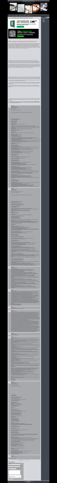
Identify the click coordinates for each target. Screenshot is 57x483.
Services (16, 15)
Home (10, 15)
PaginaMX (32, 17)
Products (20, 15)
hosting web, (12, 17)
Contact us (28, 15)
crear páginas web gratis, (25, 17)
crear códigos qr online (16, 18)
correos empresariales (19, 17)
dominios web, (15, 17)
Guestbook (24, 15)
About (13, 15)
